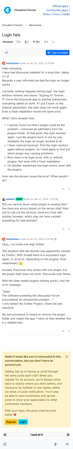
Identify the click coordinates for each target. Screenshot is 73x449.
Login (23, 421)
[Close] (67, 356)
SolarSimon (12, 63)
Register (11, 421)
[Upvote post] (63, 189)
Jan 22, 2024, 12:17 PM (42, 63)
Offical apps (60, 6)
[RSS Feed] (53, 42)
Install (66, 14)
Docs (56, 14)
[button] (4, 444)
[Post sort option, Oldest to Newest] (7, 53)
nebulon (10, 199)
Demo (47, 14)
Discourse (8, 41)
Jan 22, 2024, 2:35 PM (46, 199)
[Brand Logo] (7, 10)
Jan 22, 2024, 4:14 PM (41, 239)
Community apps (57, 10)
